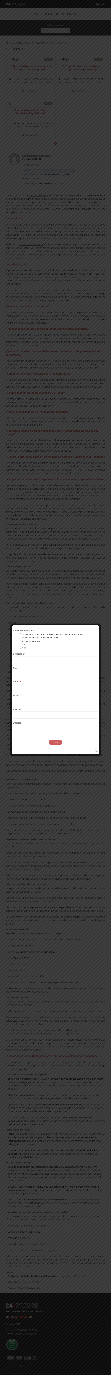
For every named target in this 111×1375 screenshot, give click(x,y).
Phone (16, 696)
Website (17, 723)
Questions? (19, 654)
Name (16, 668)
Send (55, 742)
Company (17, 709)
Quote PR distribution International (40, 638)
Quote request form (23, 630)
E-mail (17, 682)
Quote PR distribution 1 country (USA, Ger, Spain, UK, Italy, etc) (53, 634)
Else (24, 648)
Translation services (32, 641)
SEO (24, 645)
